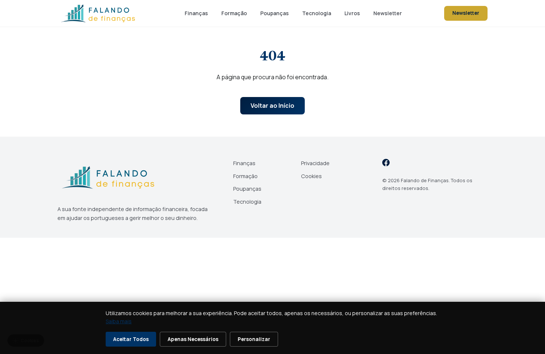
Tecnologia (316, 13)
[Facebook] (386, 164)
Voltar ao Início (272, 105)
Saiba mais (119, 321)
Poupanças (274, 13)
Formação (234, 13)
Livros (352, 13)
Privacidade (315, 163)
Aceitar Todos (131, 339)
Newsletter (387, 13)
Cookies (311, 176)
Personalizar (254, 339)
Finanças (196, 13)
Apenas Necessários (193, 339)
